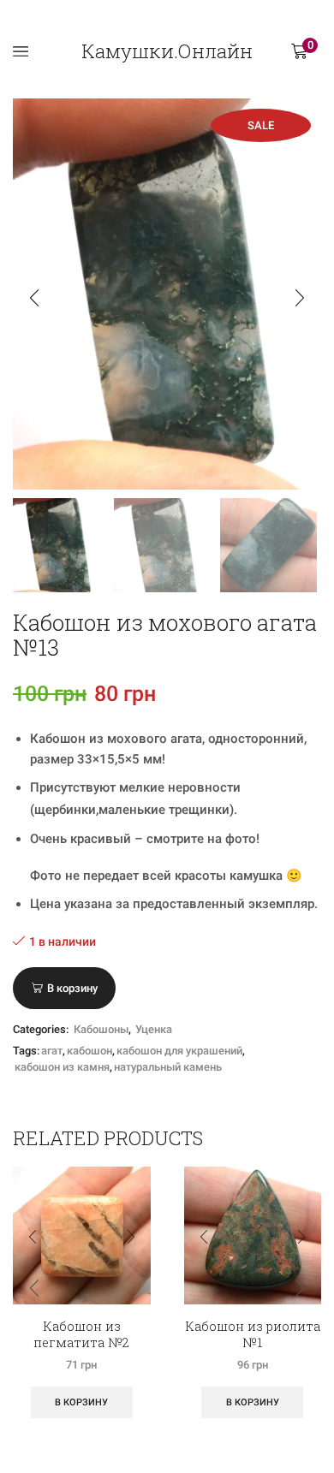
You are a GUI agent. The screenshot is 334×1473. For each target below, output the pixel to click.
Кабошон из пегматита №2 (81, 1334)
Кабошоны (101, 1029)
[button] (34, 298)
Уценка (153, 1029)
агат (52, 1050)
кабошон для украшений (179, 1050)
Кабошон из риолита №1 (252, 1334)
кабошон (89, 1050)
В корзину (72, 988)
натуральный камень (168, 1066)
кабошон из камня (62, 1066)
